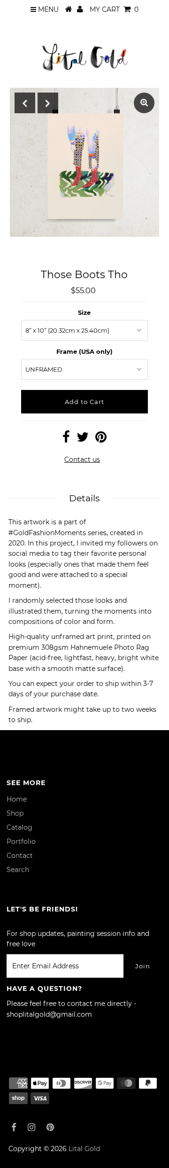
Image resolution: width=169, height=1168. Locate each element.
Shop (15, 813)
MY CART (114, 9)
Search (18, 869)
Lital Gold (84, 1149)
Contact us (82, 459)
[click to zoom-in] (144, 103)
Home (17, 799)
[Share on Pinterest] (101, 439)
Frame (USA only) (84, 351)
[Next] (48, 103)
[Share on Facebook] (66, 439)
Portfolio (21, 841)
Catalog (19, 827)
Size (84, 312)
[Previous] (25, 103)
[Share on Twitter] (83, 439)
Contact (20, 855)
